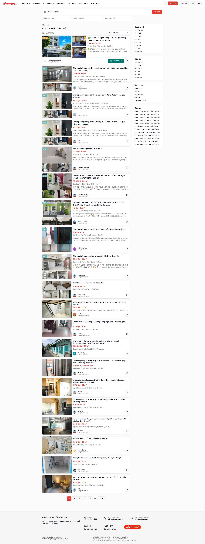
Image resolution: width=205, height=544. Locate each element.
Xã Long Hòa (148, 132)
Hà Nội (49, 3)
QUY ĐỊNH (87, 526)
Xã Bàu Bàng (148, 144)
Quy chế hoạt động (90, 529)
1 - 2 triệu (138, 48)
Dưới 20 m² (138, 77)
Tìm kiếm (157, 12)
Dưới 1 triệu (138, 51)
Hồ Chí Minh (37, 3)
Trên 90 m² (138, 62)
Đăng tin (173, 3)
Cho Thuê (24, 3)
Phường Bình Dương (147, 117)
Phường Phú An (147, 120)
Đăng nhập (196, 3)
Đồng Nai (82, 3)
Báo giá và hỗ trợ (110, 529)
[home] (10, 3)
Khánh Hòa (95, 3)
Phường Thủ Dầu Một (147, 111)
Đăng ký (184, 3)
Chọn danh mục (49, 18)
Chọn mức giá (79, 18)
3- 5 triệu (138, 42)
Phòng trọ (138, 88)
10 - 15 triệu (138, 33)
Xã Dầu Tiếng (146, 126)
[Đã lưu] (165, 3)
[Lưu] (127, 61)
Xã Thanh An (148, 135)
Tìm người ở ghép (141, 100)
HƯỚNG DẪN (108, 526)
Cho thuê (45, 25)
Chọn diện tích (110, 18)
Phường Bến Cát (147, 138)
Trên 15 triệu (139, 30)
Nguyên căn (139, 94)
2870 (101, 498)
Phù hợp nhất (114, 32)
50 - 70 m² (138, 68)
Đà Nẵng (60, 3)
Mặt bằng (138, 97)
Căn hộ (137, 91)
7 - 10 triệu (138, 36)
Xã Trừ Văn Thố (147, 141)
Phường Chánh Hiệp (147, 123)
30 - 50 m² (138, 71)
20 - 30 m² (138, 74)
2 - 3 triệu (138, 45)
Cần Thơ (71, 3)
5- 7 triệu (138, 39)
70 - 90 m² (138, 65)
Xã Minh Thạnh (147, 129)
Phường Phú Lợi (147, 114)
